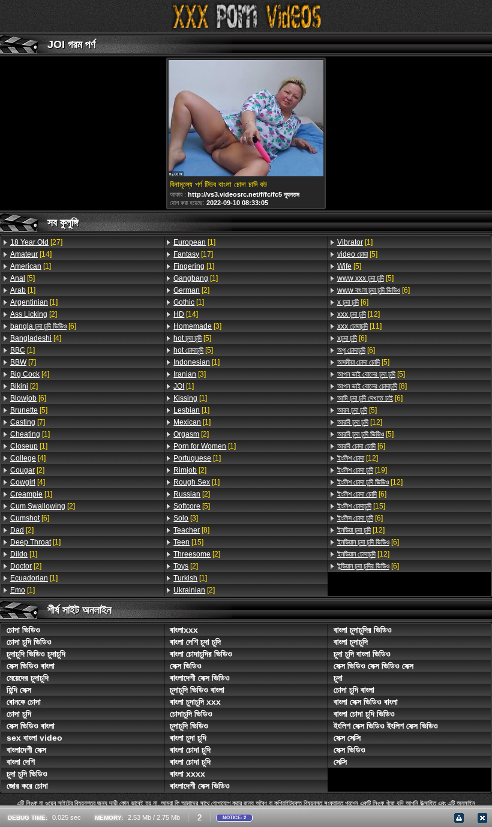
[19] (362, 470)
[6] (43, 326)
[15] (188, 542)
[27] (36, 242)
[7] (23, 362)
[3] (197, 326)
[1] (30, 266)
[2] (33, 314)
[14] (31, 254)
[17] (193, 254)
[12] (358, 314)
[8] (191, 530)
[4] (35, 338)
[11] (359, 326)
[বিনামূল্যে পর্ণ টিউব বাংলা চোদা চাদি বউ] (246, 119)
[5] (22, 278)
